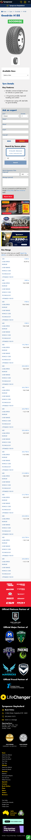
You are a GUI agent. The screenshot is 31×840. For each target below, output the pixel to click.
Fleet (3, 788)
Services (4, 771)
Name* (4, 119)
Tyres (3, 753)
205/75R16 (25, 452)
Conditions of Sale (21, 835)
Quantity (23, 114)
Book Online (6, 786)
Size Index (5, 800)
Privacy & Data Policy (11, 835)
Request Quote (8, 196)
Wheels (4, 765)
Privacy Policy (10, 190)
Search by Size (6, 757)
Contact (4, 784)
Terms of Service (21, 190)
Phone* (4, 124)
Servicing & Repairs (7, 775)
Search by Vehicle (7, 755)
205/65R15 (25, 366)
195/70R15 (25, 345)
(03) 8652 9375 (10, 716)
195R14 (26, 302)
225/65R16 (25, 516)
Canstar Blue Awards (7, 802)
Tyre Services (5, 778)
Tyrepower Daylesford (16, 5)
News (4, 790)
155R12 (26, 259)
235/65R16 (25, 559)
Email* (4, 130)
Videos (4, 792)
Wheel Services (6, 780)
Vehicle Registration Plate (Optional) (9, 171)
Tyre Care (4, 761)
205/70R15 (25, 387)
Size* (3, 114)
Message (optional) (7, 177)
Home (4, 11)
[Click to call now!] (21, 2)
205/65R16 (25, 430)
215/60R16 (25, 473)
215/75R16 (25, 494)
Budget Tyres (5, 804)
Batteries (4, 773)
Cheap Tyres (5, 806)
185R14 (26, 280)
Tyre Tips (4, 763)
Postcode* (5, 135)
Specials (4, 782)
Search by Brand (6, 759)
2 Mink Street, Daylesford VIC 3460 (16, 713)
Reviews (5, 795)
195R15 (26, 323)
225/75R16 (25, 537)
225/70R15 (25, 409)
